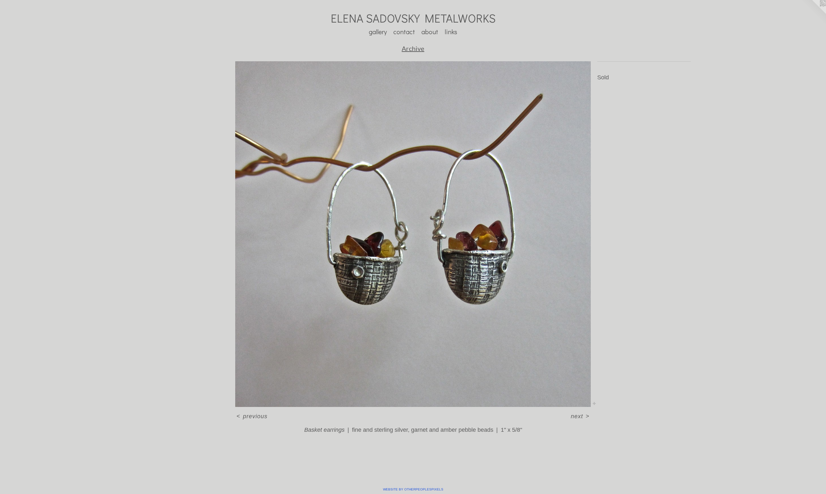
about (429, 31)
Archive (413, 48)
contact (404, 31)
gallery (378, 31)
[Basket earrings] (413, 234)
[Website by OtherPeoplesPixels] (813, 13)
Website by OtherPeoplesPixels (413, 489)
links (451, 31)
